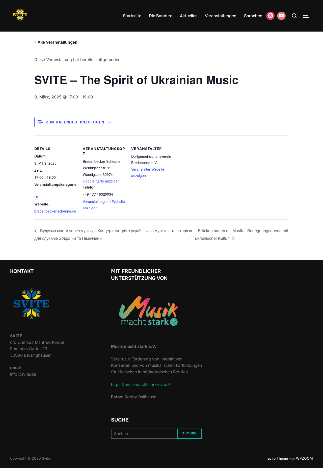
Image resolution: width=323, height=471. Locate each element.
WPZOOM (304, 458)
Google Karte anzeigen (101, 181)
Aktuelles (188, 15)
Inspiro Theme (276, 458)
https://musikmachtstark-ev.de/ (140, 384)
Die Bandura (160, 15)
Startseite (132, 15)
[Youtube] (281, 15)
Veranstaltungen (220, 15)
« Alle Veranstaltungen (55, 42)
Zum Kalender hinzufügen (75, 121)
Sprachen (253, 15)
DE (36, 196)
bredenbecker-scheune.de (55, 211)
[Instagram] (270, 15)
